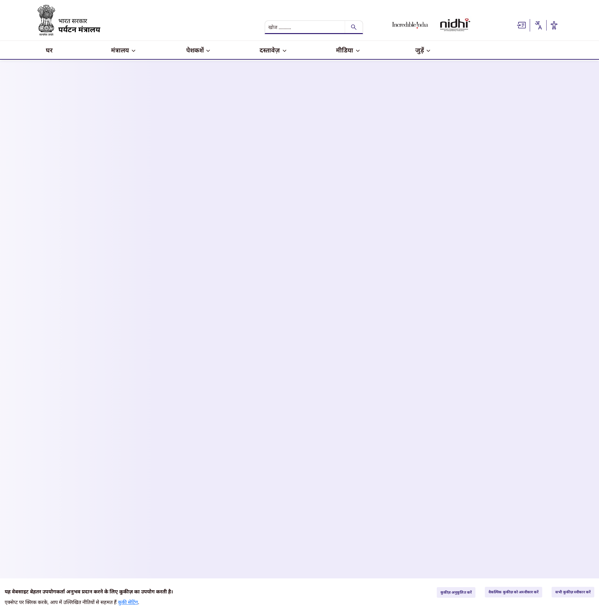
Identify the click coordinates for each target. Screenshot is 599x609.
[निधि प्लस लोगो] (455, 25)
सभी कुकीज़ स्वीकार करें (573, 592)
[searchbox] (305, 27)
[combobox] (538, 25)
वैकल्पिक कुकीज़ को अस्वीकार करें (513, 592)
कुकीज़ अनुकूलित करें (456, 592)
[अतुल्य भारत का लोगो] (410, 25)
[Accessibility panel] (554, 25)
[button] (521, 24)
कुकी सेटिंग (128, 602)
